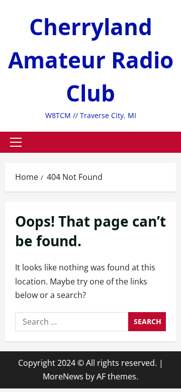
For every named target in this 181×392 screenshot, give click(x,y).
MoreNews (63, 376)
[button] (16, 142)
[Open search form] (173, 142)
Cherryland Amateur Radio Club (90, 60)
